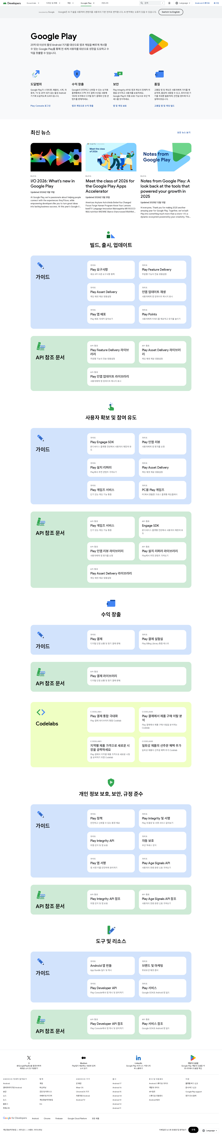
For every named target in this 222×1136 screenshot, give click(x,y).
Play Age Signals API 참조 (159, 899)
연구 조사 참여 (191, 1096)
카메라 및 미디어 (46, 1096)
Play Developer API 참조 (106, 1024)
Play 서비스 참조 (152, 1024)
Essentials (31, 3)
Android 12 (117, 1104)
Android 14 (117, 1096)
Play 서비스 (149, 988)
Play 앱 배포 (98, 314)
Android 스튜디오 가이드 (158, 1083)
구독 (193, 1130)
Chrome (47, 1118)
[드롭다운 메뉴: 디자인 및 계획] (60, 3)
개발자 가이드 (154, 1087)
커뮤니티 (104, 3)
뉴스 (4, 1100)
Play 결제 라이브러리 (103, 676)
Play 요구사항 (99, 270)
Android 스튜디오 (202, 3)
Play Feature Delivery (156, 270)
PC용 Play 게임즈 (153, 490)
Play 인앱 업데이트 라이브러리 (109, 376)
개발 (69, 3)
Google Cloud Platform (77, 1118)
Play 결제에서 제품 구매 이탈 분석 (162, 718)
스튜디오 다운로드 (156, 1096)
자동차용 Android (83, 1096)
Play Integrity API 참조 (105, 899)
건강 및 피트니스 (46, 1092)
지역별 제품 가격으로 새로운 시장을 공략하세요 (110, 748)
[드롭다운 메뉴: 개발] (74, 3)
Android (6, 1083)
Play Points (149, 314)
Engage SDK (150, 526)
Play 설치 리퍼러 (100, 467)
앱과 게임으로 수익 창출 (83, 106)
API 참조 (152, 1092)
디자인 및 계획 (51, 3)
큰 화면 (78, 1083)
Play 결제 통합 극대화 (104, 716)
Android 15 (117, 1092)
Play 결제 (96, 639)
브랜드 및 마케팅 (152, 966)
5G (41, 1104)
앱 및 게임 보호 (120, 106)
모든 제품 (95, 1118)
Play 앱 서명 (98, 863)
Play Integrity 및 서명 (156, 818)
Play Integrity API (102, 841)
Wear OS (79, 1087)
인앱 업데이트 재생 (154, 292)
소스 (4, 1096)
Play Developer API (103, 988)
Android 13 (117, 1100)
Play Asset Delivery (103, 292)
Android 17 (117, 1083)
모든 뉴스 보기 (183, 132)
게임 (41, 1083)
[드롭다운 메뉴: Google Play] (94, 3)
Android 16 (117, 1087)
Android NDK (154, 1100)
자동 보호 (148, 841)
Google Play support (194, 1092)
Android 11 (117, 1108)
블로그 (5, 1104)
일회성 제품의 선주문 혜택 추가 (161, 746)
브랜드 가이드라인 (35, 1130)
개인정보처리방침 (46, 1100)
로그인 (216, 3)
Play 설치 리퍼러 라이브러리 (160, 551)
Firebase (59, 1118)
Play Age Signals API (156, 863)
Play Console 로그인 (40, 106)
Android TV (80, 1100)
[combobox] (152, 3)
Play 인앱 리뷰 (151, 442)
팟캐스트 (6, 1108)
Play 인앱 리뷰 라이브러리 (106, 551)
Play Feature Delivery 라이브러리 (109, 352)
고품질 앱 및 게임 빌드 (164, 106)
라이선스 (22, 1130)
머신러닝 (43, 1087)
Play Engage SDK (102, 442)
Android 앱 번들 (101, 966)
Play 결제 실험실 (152, 639)
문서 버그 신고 (191, 1087)
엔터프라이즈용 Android (12, 1087)
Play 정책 (96, 818)
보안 (4, 1092)
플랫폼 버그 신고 (192, 1083)
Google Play (86, 3)
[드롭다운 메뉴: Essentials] (39, 3)
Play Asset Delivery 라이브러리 (161, 352)
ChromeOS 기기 (82, 1092)
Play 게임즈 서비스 (102, 490)
